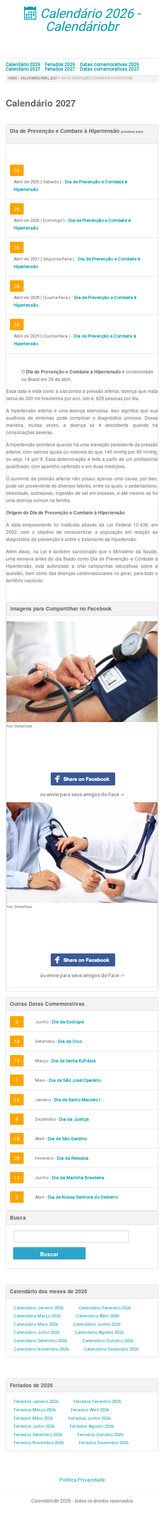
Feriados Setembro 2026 (38, 1434)
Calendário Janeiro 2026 (38, 1307)
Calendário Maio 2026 (36, 1324)
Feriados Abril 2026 (90, 1409)
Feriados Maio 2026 (33, 1418)
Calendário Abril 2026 (97, 1315)
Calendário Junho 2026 (97, 1324)
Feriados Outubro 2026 (100, 1434)
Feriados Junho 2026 (89, 1418)
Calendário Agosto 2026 (99, 1332)
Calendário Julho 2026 (36, 1332)
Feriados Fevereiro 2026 (97, 1401)
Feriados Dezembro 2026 (104, 1442)
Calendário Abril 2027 (40, 78)
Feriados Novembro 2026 (39, 1442)
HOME (12, 78)
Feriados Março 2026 (35, 1409)
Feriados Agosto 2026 (92, 1426)
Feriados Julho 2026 (34, 1426)
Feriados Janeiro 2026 (36, 1401)
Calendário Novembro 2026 (41, 1349)
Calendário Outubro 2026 (107, 1340)
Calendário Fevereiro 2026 (105, 1307)
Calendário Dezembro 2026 (111, 1349)
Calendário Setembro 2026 (40, 1340)
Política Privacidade (82, 1480)
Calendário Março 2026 (37, 1315)
